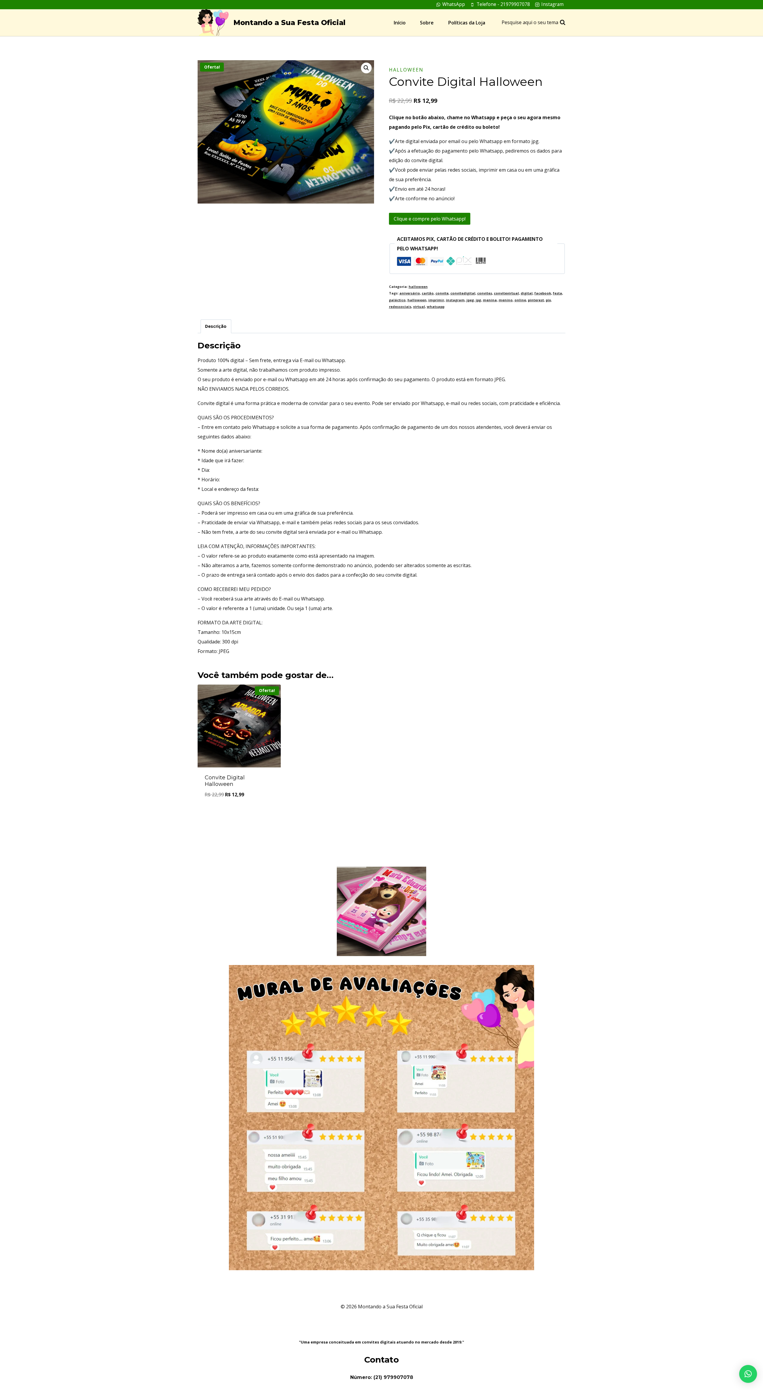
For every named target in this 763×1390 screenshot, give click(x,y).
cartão (428, 293)
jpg (478, 300)
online (520, 300)
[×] (748, 1374)
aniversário (409, 293)
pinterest (536, 300)
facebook (542, 293)
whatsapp (435, 306)
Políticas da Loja (466, 22)
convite (442, 293)
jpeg (470, 300)
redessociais (400, 306)
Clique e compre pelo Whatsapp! (430, 218)
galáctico (397, 300)
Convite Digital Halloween (225, 780)
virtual (419, 306)
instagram (455, 300)
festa (557, 293)
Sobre (427, 22)
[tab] (216, 326)
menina (490, 300)
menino (506, 300)
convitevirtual (506, 293)
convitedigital (462, 293)
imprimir (436, 300)
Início (400, 22)
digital (527, 293)
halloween (406, 69)
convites (484, 293)
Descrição (216, 326)
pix (548, 300)
